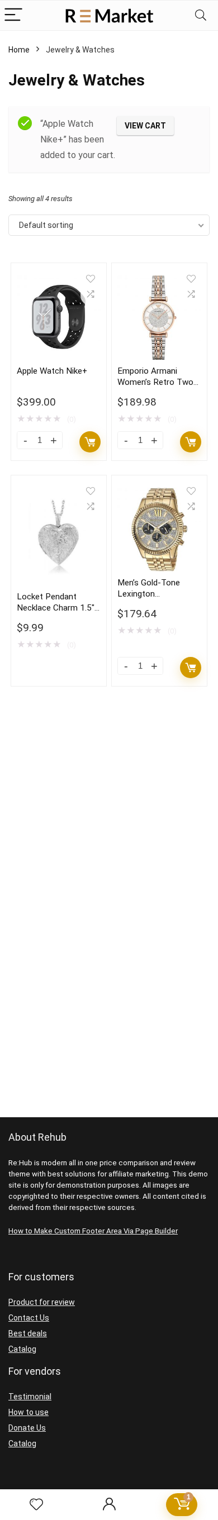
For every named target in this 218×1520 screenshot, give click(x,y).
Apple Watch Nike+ (52, 371)
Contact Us (28, 1317)
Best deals (27, 1333)
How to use (28, 1412)
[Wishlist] (36, 1505)
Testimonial (29, 1396)
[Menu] (13, 15)
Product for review (41, 1302)
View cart (145, 125)
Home (19, 49)
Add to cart (90, 441)
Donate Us (27, 1427)
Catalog (22, 1349)
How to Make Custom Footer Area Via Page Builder (93, 1231)
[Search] (200, 15)
